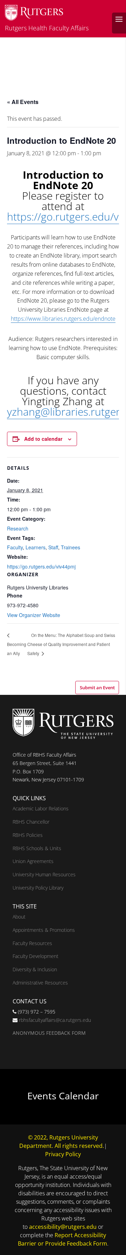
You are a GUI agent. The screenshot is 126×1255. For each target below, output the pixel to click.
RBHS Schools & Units (37, 848)
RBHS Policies (28, 835)
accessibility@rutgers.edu (63, 1227)
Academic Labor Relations (41, 808)
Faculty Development (35, 956)
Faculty (15, 547)
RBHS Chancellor (31, 821)
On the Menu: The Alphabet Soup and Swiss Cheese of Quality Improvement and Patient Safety (71, 644)
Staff (53, 547)
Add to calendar (43, 438)
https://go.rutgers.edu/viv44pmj (41, 566)
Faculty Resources (32, 943)
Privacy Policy (63, 1154)
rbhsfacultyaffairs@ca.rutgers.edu (55, 1020)
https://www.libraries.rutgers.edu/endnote (63, 318)
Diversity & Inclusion (35, 969)
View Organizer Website (33, 614)
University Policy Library (38, 887)
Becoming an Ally (16, 648)
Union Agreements (33, 861)
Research (17, 528)
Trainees (70, 547)
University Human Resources (44, 874)
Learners (36, 547)
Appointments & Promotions (44, 930)
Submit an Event (97, 687)
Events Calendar (63, 1095)
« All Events (22, 102)
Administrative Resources (40, 982)
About (19, 916)
